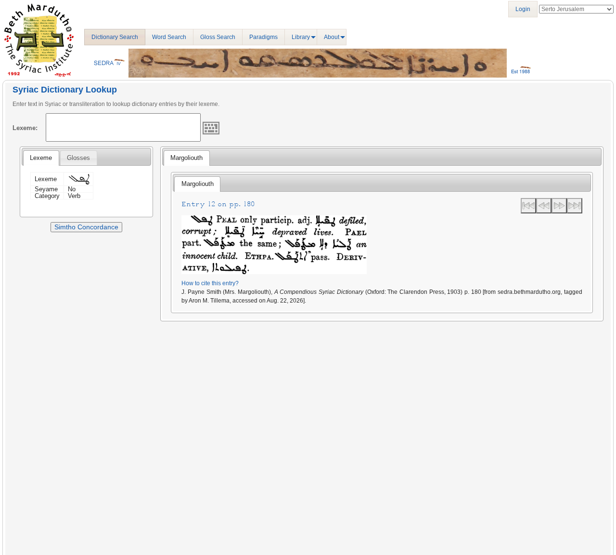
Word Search (169, 37)
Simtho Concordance (86, 227)
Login (522, 9)
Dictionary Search (114, 37)
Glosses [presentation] (78, 157)
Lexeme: (25, 128)
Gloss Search (217, 37)
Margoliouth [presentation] (186, 157)
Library (301, 37)
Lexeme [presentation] (41, 157)
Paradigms (263, 37)
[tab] (41, 158)
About (331, 37)
